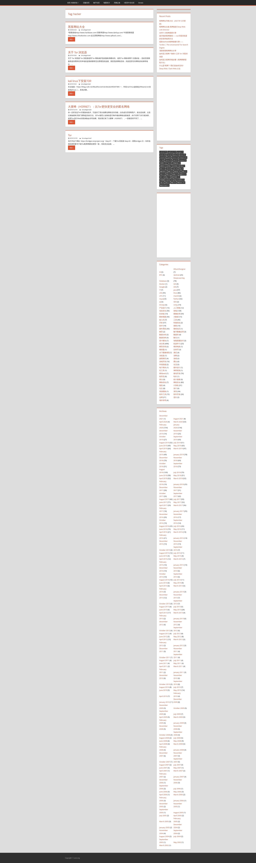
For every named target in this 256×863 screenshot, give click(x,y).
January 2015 (179, 565)
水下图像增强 (164, 352)
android (163, 152)
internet (170, 155)
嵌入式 (161, 320)
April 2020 (163, 422)
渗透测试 (162, 358)
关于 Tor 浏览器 (77, 52)
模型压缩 (162, 346)
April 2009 (163, 717)
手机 (181, 169)
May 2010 (177, 690)
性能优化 (177, 322)
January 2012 (179, 645)
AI (160, 272)
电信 (176, 180)
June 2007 (163, 768)
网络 (173, 183)
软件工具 (162, 394)
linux (175, 293)
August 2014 (164, 580)
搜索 (175, 326)
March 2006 (178, 794)
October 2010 (164, 684)
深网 (175, 355)
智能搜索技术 (179, 340)
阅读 (71, 39)
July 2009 (177, 714)
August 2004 (164, 836)
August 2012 (164, 633)
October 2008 (164, 735)
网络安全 (181, 183)
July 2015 (177, 553)
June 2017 (163, 502)
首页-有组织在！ (73, 3)
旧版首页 (86, 3)
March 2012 (178, 639)
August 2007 (164, 765)
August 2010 (164, 687)
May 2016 (177, 529)
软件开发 (177, 394)
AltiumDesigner (180, 269)
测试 (168, 174)
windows (182, 160)
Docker (162, 284)
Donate (140, 3)
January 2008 (179, 750)
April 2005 (178, 815)
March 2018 (178, 478)
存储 (182, 166)
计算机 (176, 385)
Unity (176, 305)
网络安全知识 (164, 185)
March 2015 (178, 559)
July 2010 (177, 687)
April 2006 (163, 794)
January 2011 (179, 672)
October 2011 (164, 657)
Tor (70, 135)
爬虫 (168, 177)
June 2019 (163, 445)
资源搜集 (162, 391)
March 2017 (178, 505)
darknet (177, 275)
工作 (168, 169)
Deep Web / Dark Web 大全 (169, 68)
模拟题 (161, 349)
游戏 (175, 358)
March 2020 (178, 422)
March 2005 (164, 821)
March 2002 (164, 845)
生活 (170, 180)
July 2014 (177, 580)
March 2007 (178, 771)
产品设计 (162, 308)
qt (160, 302)
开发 (161, 322)
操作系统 (162, 329)
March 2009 (178, 717)
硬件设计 (177, 367)
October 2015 (164, 550)
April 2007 (163, 771)
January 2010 (164, 702)
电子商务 (162, 367)
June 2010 (163, 690)
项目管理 (162, 400)
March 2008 (178, 744)
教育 (161, 332)
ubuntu (168, 160)
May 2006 (177, 791)
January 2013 (179, 618)
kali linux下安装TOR (79, 81)
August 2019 (164, 442)
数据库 (176, 334)
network (163, 157)
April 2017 (163, 505)
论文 (161, 388)
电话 (182, 180)
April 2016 (163, 532)
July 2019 (177, 442)
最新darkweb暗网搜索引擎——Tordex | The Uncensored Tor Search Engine (173, 45)
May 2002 (177, 842)
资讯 (175, 391)
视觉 (161, 385)
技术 (161, 326)
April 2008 (163, 744)
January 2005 (164, 827)
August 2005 (178, 812)
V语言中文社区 (129, 3)
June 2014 (163, 583)
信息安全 (163, 166)
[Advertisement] (173, 108)
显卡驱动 (162, 340)
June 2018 (163, 475)
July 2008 (177, 738)
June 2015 (163, 556)
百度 (162, 183)
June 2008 (163, 741)
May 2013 (177, 609)
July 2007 (177, 765)
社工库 (161, 370)
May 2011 (177, 663)
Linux (182, 155)
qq (169, 157)
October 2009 (179, 708)
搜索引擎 (163, 171)
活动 (162, 174)
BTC (160, 275)
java (176, 155)
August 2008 (164, 738)
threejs (162, 305)
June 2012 (163, 636)
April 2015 (163, 559)
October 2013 (164, 603)
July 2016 (177, 526)
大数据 (176, 317)
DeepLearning (179, 278)
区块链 (176, 166)
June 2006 (163, 791)
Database (163, 281)
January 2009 (179, 723)
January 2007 (179, 777)
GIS (175, 284)
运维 (161, 397)
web (175, 160)
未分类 (161, 343)
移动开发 (177, 373)
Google (162, 287)
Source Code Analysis (179, 157)
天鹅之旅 (117, 3)
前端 (175, 311)
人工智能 (177, 308)
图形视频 (162, 317)
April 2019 (163, 448)
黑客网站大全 (76, 27)
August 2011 (164, 660)
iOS (175, 287)
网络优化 (162, 382)
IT (160, 290)
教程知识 (177, 329)
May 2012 (177, 636)
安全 (162, 169)
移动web (162, 373)
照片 (162, 177)
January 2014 (179, 592)
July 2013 (177, 606)
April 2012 (163, 639)
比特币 (176, 349)
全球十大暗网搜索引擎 (167, 33)
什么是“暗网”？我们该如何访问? (171, 65)
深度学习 (182, 174)
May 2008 (177, 741)
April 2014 (163, 586)
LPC (160, 296)
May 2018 (177, 475)
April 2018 (163, 478)
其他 (170, 166)
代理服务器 (176, 163)
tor (162, 160)
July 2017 (177, 499)
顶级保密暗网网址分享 (167, 50)
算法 (168, 183)
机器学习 (177, 343)
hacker (163, 155)
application (172, 152)
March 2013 (178, 613)
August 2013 (164, 606)
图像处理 (177, 314)
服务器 (177, 171)
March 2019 (178, 448)
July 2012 (177, 633)
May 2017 (177, 502)
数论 (175, 337)
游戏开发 (162, 361)
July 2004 (177, 836)
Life (160, 293)
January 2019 (179, 454)
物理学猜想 (175, 177)
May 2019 (177, 445)
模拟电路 (177, 346)
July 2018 (177, 472)
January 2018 (179, 484)
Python (176, 299)
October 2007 (164, 762)
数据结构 (162, 337)
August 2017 (164, 499)
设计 (175, 388)
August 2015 (164, 553)
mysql (161, 299)
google (180, 152)
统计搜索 (177, 379)
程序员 (161, 376)
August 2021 (178, 419)
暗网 (170, 171)
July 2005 (162, 815)
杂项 (184, 171)
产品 (169, 163)
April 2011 (163, 666)
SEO (175, 302)
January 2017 (179, 511)
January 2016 (179, 538)
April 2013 (163, 613)
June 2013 (163, 609)
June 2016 (163, 529)
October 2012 (164, 630)
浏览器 (175, 174)
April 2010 (163, 696)
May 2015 (177, 556)
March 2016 (178, 532)
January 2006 (179, 800)
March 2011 (178, 666)
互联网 (162, 163)
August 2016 (164, 526)
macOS (176, 296)
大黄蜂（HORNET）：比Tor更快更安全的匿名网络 (99, 106)
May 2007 (177, 768)
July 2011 (177, 660)
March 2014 (178, 586)
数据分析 (162, 334)
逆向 (175, 397)
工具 (174, 169)
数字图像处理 (179, 332)
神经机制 (177, 370)
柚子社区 (96, 3)
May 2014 (177, 583)
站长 (175, 376)
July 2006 (177, 788)
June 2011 (163, 663)
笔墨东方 (107, 3)
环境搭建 (163, 180)
